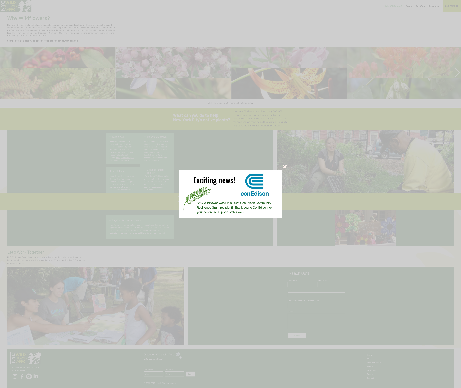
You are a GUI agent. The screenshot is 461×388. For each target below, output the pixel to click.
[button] (285, 166)
